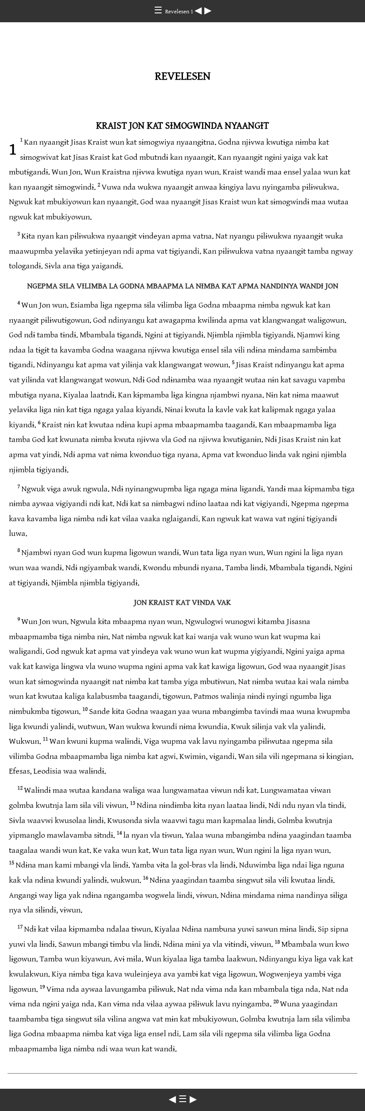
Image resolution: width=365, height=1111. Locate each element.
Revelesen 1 (180, 11)
